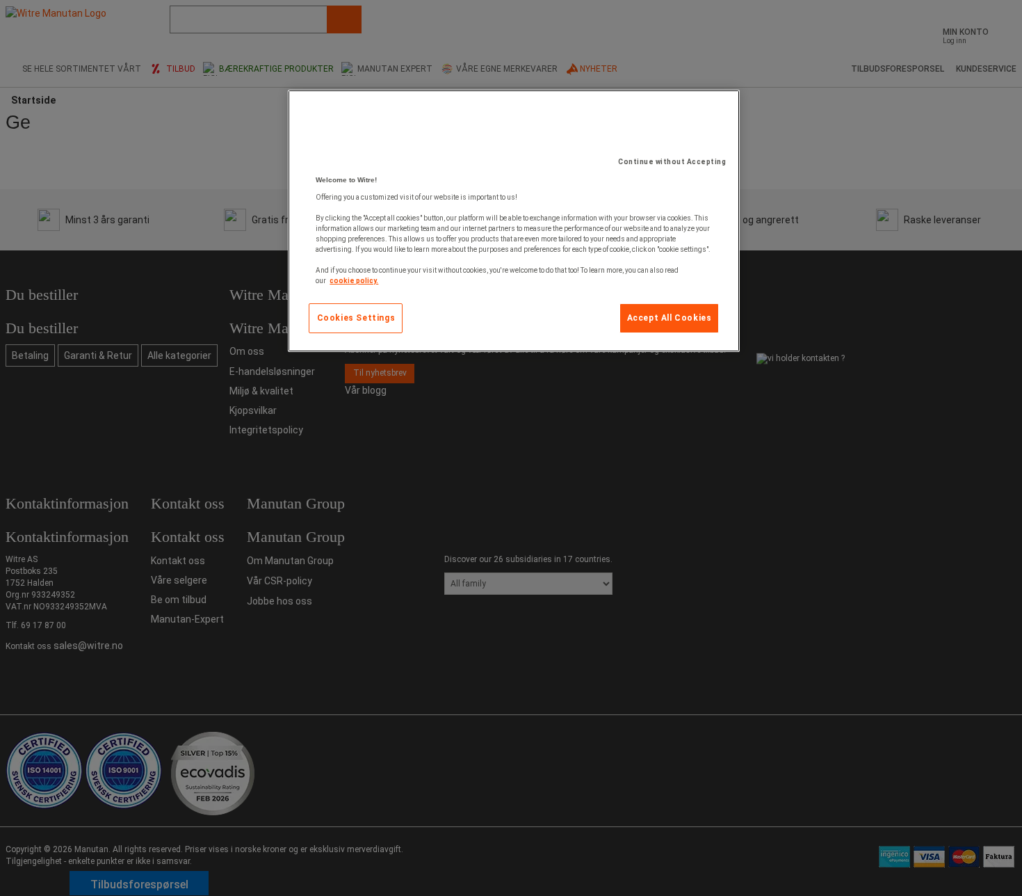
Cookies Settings (356, 318)
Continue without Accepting (672, 162)
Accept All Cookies (669, 318)
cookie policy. (354, 281)
